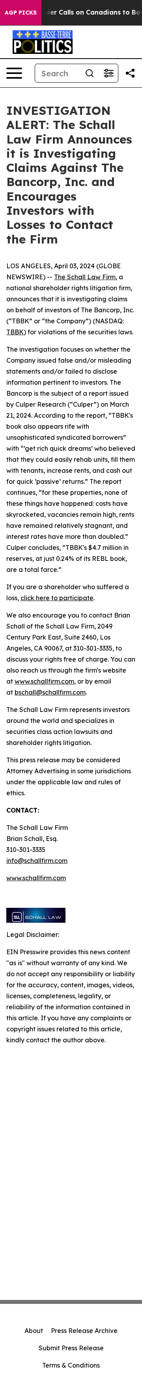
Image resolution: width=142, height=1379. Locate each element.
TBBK (15, 332)
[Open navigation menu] (14, 73)
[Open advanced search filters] (108, 73)
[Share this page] (130, 73)
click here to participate (57, 598)
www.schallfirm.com (44, 681)
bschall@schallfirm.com (50, 692)
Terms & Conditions (71, 1365)
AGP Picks (21, 12)
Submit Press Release (71, 1348)
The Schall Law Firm (85, 277)
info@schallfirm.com (36, 861)
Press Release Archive (84, 1331)
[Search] (89, 73)
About (33, 1331)
